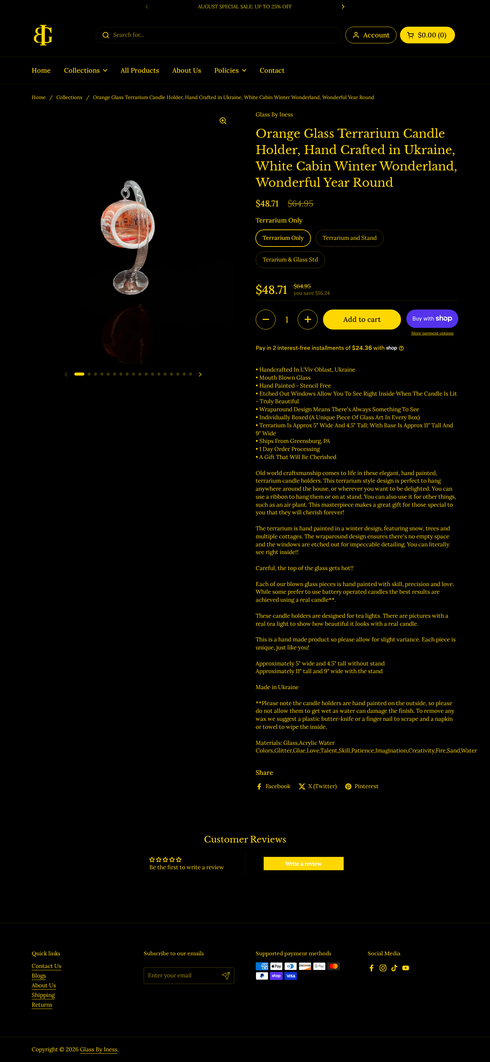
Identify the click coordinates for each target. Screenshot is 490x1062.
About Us (44, 985)
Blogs (39, 975)
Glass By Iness (98, 1049)
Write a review (303, 863)
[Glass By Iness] (43, 35)
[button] (427, 35)
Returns (42, 1004)
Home (39, 97)
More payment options (432, 333)
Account (376, 35)
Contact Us (46, 966)
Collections (69, 97)
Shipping (43, 995)
